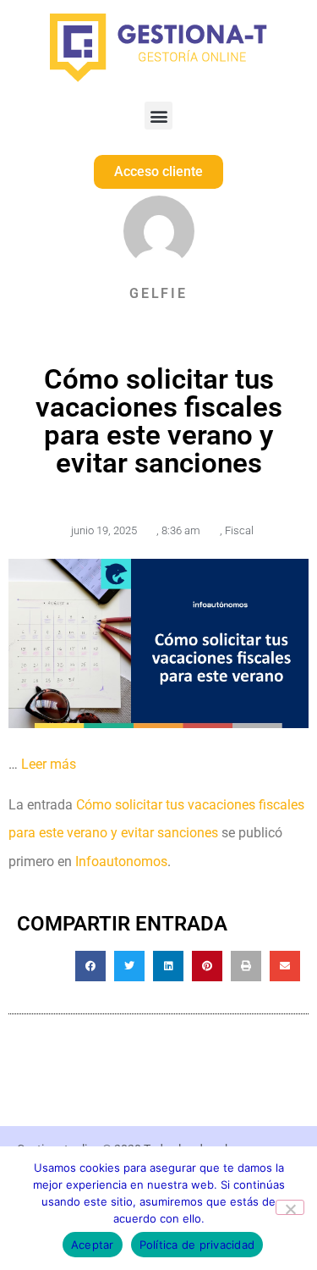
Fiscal (239, 530)
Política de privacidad (197, 1244)
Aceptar (92, 1244)
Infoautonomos (121, 861)
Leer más (48, 764)
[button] (158, 116)
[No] (290, 1207)
